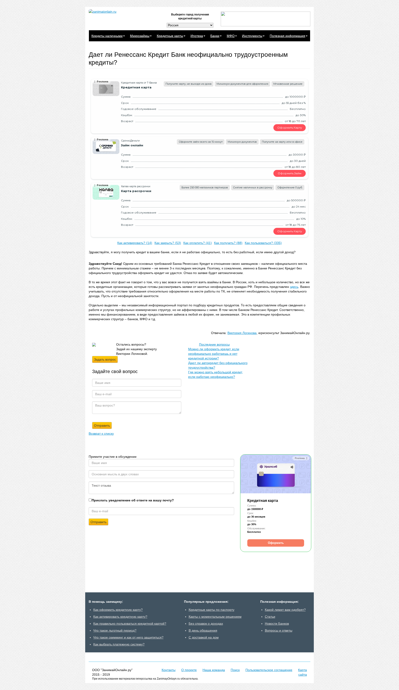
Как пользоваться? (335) (263, 243)
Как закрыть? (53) (167, 243)
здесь (294, 287)
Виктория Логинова (242, 333)
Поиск (235, 670)
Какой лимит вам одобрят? (285, 610)
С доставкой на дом (204, 637)
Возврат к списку (101, 433)
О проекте (189, 670)
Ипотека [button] (196, 36)
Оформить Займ (289, 173)
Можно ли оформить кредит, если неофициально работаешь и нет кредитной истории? (213, 353)
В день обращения (203, 630)
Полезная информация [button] (287, 36)
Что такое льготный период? (114, 630)
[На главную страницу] (123, 11)
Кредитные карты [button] (170, 36)
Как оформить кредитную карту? (118, 610)
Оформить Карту (289, 127)
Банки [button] (214, 36)
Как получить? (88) (228, 243)
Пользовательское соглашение (268, 670)
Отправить (98, 522)
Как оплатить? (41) (197, 243)
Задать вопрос (105, 359)
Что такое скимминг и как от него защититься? (128, 637)
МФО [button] (231, 36)
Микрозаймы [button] (139, 36)
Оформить (276, 543)
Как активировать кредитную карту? (120, 616)
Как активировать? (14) (134, 243)
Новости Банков (277, 623)
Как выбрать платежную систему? (119, 644)
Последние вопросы (214, 344)
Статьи (270, 616)
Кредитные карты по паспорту (211, 610)
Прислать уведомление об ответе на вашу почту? (133, 500)
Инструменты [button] (252, 36)
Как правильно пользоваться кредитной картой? (129, 623)
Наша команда (214, 670)
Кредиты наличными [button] (107, 36)
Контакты (168, 670)
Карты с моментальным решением (215, 616)
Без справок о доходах (206, 623)
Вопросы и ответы (278, 630)
